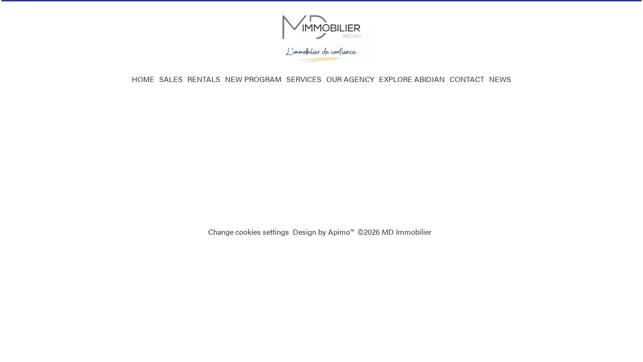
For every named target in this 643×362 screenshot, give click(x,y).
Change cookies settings (248, 231)
